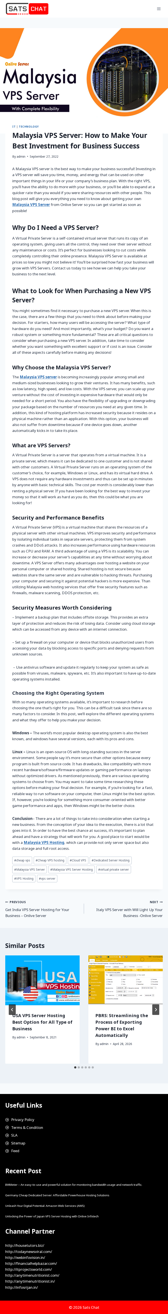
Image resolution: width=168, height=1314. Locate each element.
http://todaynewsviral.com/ (28, 1251)
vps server (47, 878)
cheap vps (22, 860)
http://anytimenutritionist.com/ (32, 1275)
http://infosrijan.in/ (21, 1287)
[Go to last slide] (12, 1009)
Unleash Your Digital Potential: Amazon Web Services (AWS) (45, 1206)
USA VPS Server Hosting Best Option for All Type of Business (42, 1022)
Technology (29, 126)
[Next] (155, 1009)
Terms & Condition (27, 1127)
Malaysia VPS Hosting (44, 842)
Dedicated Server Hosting (111, 860)
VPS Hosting (23, 878)
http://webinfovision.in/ (25, 1257)
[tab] (75, 1067)
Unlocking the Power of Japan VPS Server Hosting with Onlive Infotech (52, 1216)
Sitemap (18, 1143)
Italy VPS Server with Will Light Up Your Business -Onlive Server (129, 909)
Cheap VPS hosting (50, 860)
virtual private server (113, 869)
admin (21, 156)
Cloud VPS (78, 860)
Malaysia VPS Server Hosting (71, 869)
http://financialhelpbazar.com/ (31, 1263)
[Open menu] (159, 8)
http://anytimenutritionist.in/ (30, 1281)
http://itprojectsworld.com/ (28, 1269)
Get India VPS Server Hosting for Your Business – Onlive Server (37, 909)
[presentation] (42, 980)
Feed (15, 1150)
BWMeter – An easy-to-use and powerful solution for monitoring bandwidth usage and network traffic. (73, 1185)
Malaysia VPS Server (31, 204)
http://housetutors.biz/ (24, 1245)
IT (14, 126)
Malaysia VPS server (38, 376)
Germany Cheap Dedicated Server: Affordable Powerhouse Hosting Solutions (57, 1195)
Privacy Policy (22, 1119)
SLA (14, 1135)
